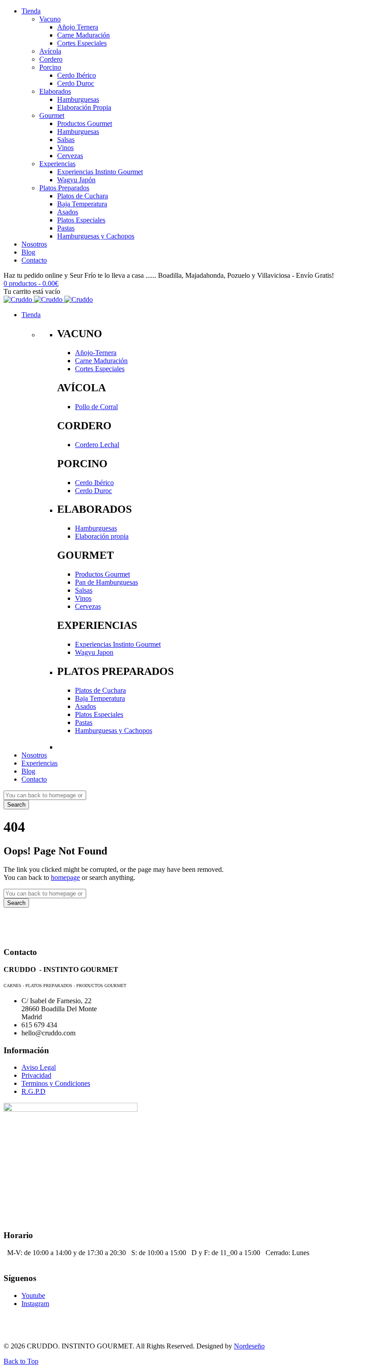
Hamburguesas (78, 99)
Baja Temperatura (82, 204)
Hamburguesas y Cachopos (95, 236)
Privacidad (36, 1075)
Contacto (34, 260)
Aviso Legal (38, 1067)
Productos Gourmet (84, 123)
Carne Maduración (83, 35)
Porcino (50, 67)
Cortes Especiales (82, 43)
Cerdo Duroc (75, 83)
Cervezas (70, 155)
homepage (65, 877)
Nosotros (34, 244)
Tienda (31, 11)
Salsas (66, 139)
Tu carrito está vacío (32, 291)
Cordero (50, 59)
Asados (67, 212)
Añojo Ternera (77, 27)
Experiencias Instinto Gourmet (100, 172)
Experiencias (57, 163)
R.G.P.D (33, 1091)
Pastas (66, 228)
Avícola (50, 51)
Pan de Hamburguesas (106, 582)
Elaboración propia (102, 536)
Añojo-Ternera (95, 352)
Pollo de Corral (96, 406)
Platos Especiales (81, 220)
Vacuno (50, 19)
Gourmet (51, 115)
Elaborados (55, 91)
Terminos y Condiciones (55, 1083)
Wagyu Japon (94, 652)
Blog (28, 252)
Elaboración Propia (84, 107)
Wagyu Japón (76, 180)
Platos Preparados (64, 188)
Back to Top (21, 1361)
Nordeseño (249, 1346)
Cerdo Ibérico (76, 75)
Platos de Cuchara (82, 196)
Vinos (65, 147)
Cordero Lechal (97, 444)
